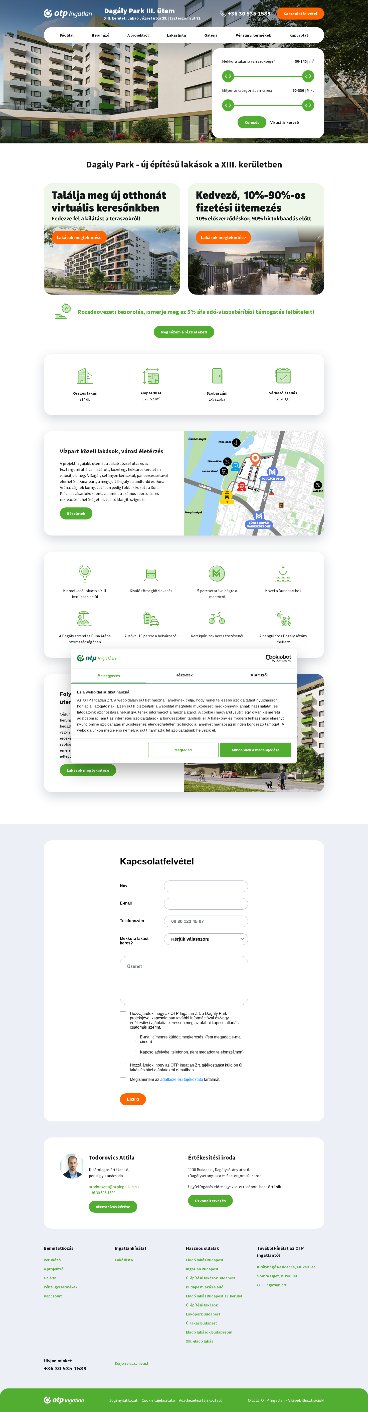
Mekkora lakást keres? (134, 940)
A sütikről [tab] (259, 675)
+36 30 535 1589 (102, 1192)
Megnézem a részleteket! (184, 331)
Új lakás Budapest (201, 1323)
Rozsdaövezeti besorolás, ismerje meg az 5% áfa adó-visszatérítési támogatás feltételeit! (196, 312)
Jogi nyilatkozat (123, 1400)
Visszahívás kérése (113, 1206)
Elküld (133, 1099)
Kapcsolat (298, 35)
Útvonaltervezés (210, 1200)
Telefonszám (132, 921)
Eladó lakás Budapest (205, 1259)
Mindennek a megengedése (255, 750)
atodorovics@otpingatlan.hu (114, 1186)
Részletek (76, 513)
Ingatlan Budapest (202, 1268)
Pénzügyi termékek (253, 35)
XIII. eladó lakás (199, 1341)
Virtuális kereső (284, 122)
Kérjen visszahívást (131, 1363)
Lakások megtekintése (88, 770)
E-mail (126, 903)
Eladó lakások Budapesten (209, 1332)
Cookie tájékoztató (158, 1400)
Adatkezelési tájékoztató (201, 1400)
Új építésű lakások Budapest (210, 1277)
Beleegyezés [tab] (109, 675)
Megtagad (183, 750)
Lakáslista (176, 35)
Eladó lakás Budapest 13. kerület (214, 1295)
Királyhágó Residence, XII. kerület (286, 1266)
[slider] (228, 76)
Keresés (252, 122)
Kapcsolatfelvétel (300, 13)
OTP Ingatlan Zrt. (272, 1284)
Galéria (211, 35)
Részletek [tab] (184, 675)
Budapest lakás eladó (205, 1286)
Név (123, 886)
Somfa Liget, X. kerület (277, 1275)
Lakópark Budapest (203, 1313)
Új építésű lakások (202, 1304)
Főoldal (67, 35)
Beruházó (100, 35)
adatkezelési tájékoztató (181, 1079)
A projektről (138, 35)
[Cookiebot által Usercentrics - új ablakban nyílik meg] (269, 658)
